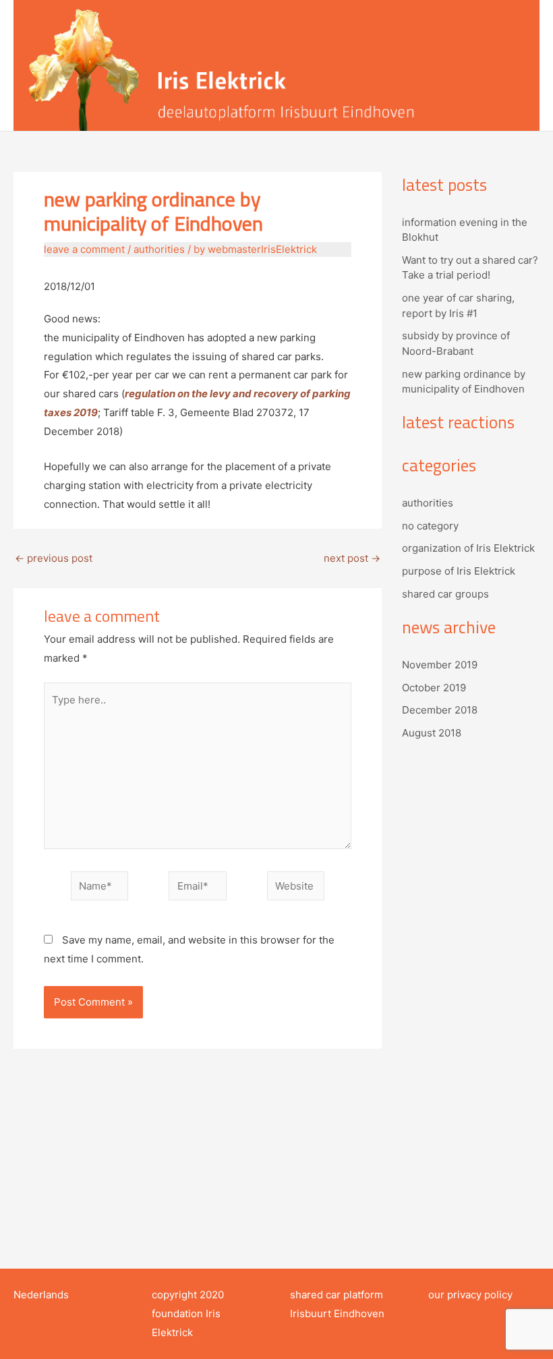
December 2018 (439, 709)
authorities (159, 249)
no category (430, 525)
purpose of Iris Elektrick (458, 571)
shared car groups (445, 593)
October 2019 (434, 687)
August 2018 (431, 732)
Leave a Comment (84, 249)
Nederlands (41, 1294)
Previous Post (53, 558)
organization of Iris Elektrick (468, 548)
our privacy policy (470, 1294)
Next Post (352, 558)
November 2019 (439, 664)
